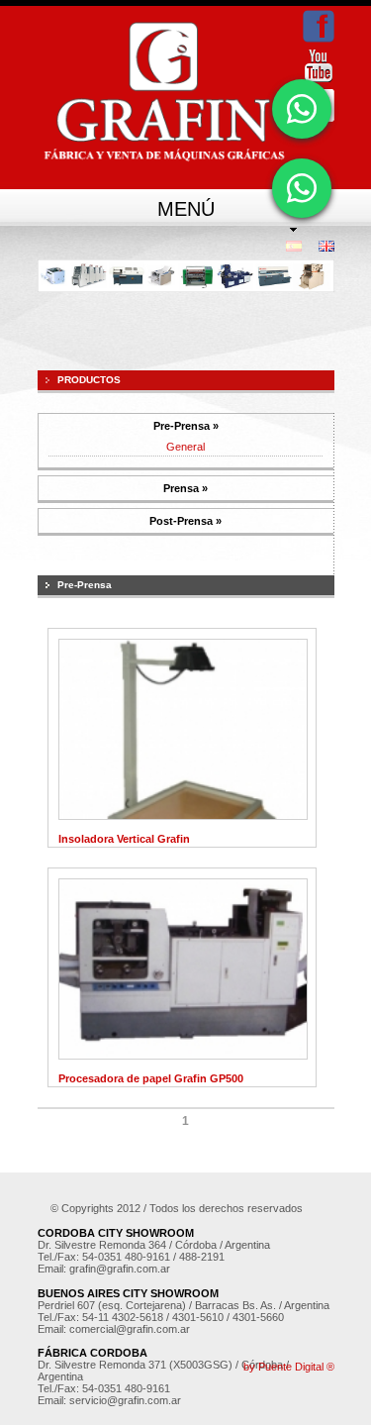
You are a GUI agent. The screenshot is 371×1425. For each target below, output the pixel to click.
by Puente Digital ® (288, 1367)
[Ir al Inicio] (164, 92)
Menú (186, 209)
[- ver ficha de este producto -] (183, 816)
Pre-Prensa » (186, 426)
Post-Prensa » (185, 521)
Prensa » (185, 488)
